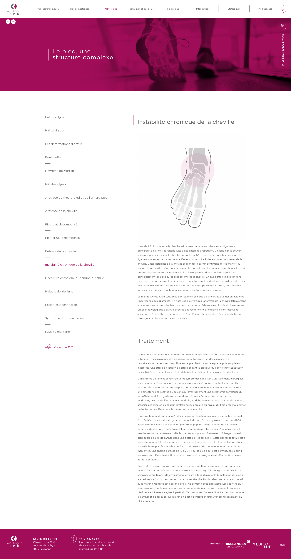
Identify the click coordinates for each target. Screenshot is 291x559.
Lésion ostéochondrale (61, 305)
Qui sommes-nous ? (48, 9)
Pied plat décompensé (61, 224)
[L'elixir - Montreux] (282, 544)
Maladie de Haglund (59, 291)
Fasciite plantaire (57, 332)
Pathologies (110, 9)
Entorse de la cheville (60, 251)
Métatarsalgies (55, 184)
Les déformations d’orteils (63, 144)
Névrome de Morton (59, 171)
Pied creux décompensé (62, 238)
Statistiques (234, 9)
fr (8, 22)
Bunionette (53, 157)
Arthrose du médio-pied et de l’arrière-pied (76, 197)
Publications (172, 9)
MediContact (265, 9)
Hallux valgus (54, 117)
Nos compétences (79, 9)
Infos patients (203, 9)
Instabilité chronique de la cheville (69, 265)
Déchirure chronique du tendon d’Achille (74, 278)
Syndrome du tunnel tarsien (65, 318)
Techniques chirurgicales (141, 9)
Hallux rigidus (55, 130)
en (13, 22)
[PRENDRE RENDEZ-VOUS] (270, 30)
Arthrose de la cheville (61, 211)
